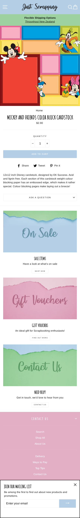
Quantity (40, 136)
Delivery (40, 456)
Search (40, 431)
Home (39, 110)
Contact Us (40, 405)
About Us (40, 443)
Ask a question (40, 197)
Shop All (40, 437)
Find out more (40, 338)
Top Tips (40, 468)
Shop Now (40, 271)
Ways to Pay (40, 462)
